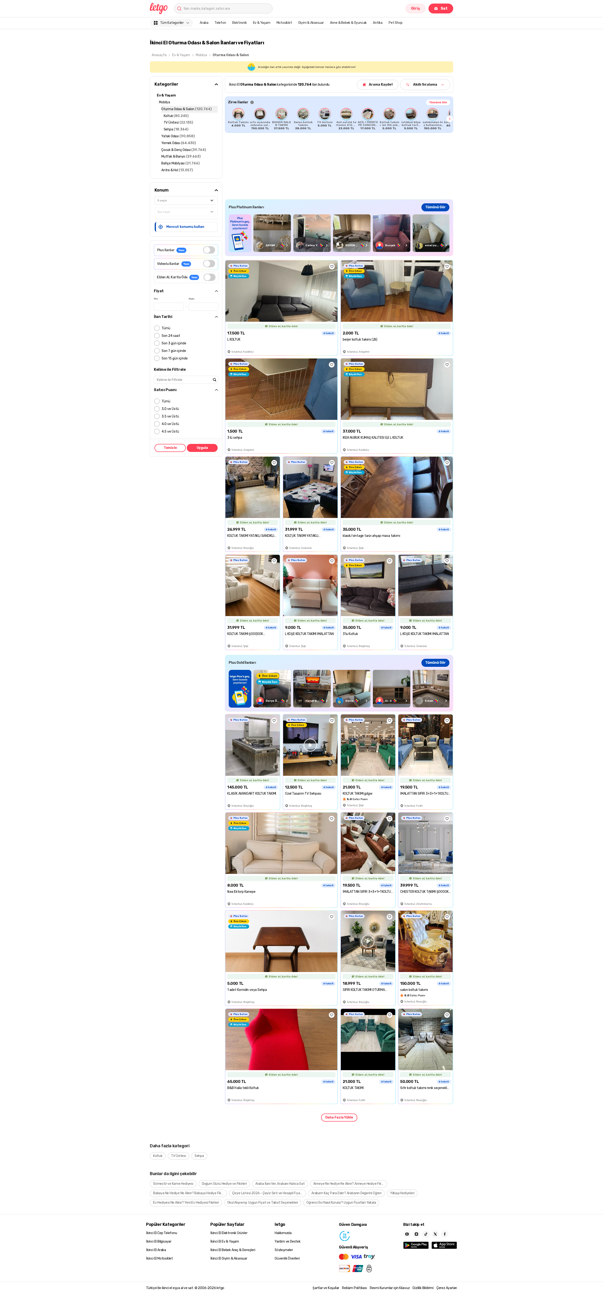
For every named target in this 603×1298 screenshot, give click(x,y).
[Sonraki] (449, 119)
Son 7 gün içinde (174, 351)
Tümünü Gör (438, 102)
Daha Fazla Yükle (339, 1117)
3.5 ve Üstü (170, 416)
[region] (339, 119)
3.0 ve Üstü (170, 409)
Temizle (170, 448)
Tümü (166, 328)
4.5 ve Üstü (170, 432)
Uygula (202, 448)
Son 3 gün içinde (174, 343)
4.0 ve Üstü (170, 424)
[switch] (209, 250)
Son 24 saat (171, 336)
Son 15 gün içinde (175, 358)
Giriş (415, 8)
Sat (444, 8)
